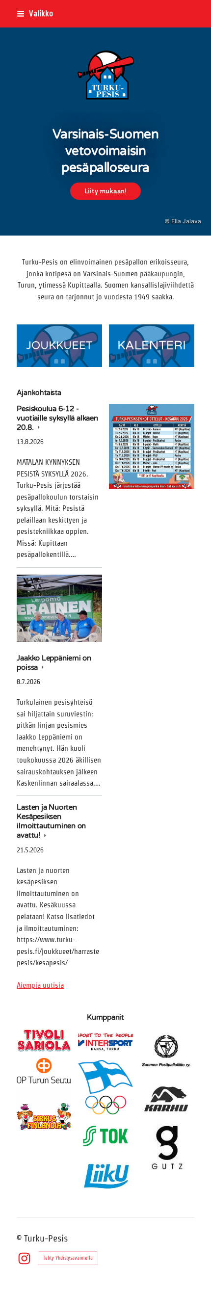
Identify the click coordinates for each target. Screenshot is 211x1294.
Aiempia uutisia (40, 985)
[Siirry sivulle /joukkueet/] (59, 345)
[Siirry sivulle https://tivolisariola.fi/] (44, 1040)
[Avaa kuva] (151, 446)
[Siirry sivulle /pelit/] (151, 345)
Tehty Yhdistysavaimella (68, 1258)
